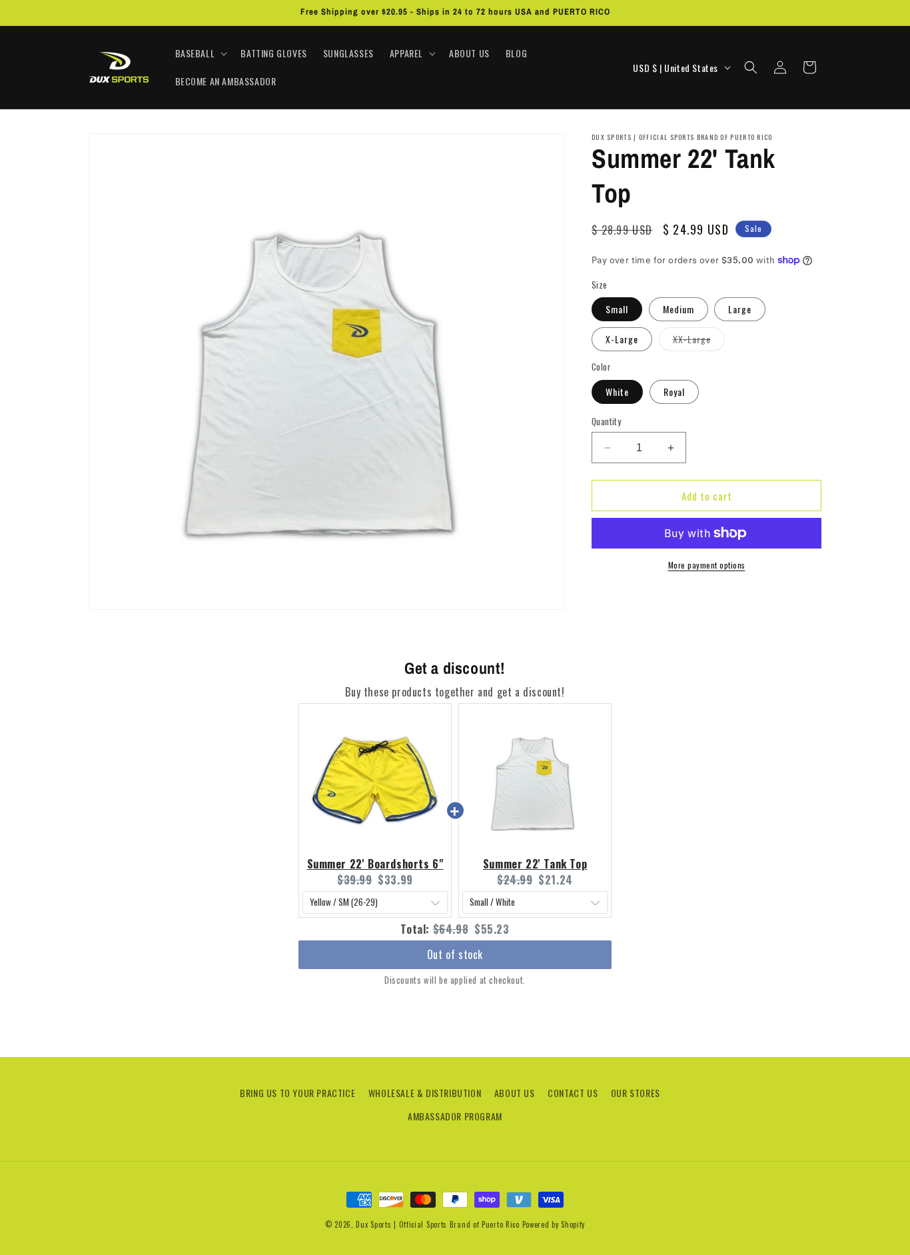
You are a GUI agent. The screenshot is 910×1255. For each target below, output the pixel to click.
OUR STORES (635, 1093)
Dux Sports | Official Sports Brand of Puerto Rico (437, 1224)
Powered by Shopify (554, 1224)
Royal (674, 392)
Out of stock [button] (455, 942)
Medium (678, 309)
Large (739, 309)
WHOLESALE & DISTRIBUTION (424, 1093)
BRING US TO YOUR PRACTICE (297, 1093)
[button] (200, 53)
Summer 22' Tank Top (535, 864)
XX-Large (699, 341)
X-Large (622, 339)
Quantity (606, 421)
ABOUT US (514, 1093)
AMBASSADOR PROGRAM (455, 1116)
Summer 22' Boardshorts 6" (375, 864)
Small (617, 309)
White (617, 392)
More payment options (706, 565)
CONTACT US (573, 1093)
